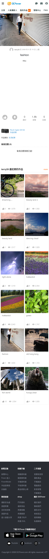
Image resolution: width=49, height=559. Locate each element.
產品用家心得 (23, 489)
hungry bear (31, 392)
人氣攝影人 (12, 10)
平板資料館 (22, 485)
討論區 (4, 489)
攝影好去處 (5, 502)
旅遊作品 (4, 513)
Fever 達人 (5, 478)
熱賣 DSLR (22, 517)
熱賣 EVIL (22, 521)
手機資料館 (22, 481)
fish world (6, 392)
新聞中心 (4, 474)
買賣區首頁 (38, 474)
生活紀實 (12, 137)
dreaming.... (7, 200)
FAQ (46, 10)
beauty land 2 (32, 200)
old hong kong (32, 354)
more (46, 169)
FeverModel (6, 481)
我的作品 (25, 10)
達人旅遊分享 (6, 517)
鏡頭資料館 (22, 478)
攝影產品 (37, 478)
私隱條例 (37, 521)
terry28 (17, 49)
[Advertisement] (24, 89)
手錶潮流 (37, 493)
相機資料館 (22, 474)
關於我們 (37, 502)
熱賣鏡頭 (21, 513)
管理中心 (37, 10)
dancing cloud (32, 238)
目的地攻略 (5, 510)
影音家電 (37, 489)
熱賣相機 (21, 510)
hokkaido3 (6, 315)
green (28, 315)
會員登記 (37, 513)
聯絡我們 (37, 506)
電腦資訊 (37, 485)
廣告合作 (37, 510)
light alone (6, 277)
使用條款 (37, 517)
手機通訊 (37, 481)
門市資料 (21, 502)
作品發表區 (5, 485)
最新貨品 (21, 506)
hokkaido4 (30, 277)
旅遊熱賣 (4, 506)
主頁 (3, 10)
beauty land (7, 238)
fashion (5, 354)
